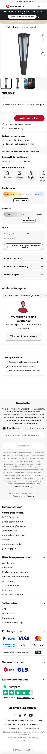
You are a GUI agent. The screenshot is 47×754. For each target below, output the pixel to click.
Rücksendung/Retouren (14, 526)
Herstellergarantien (12, 544)
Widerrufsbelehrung (12, 622)
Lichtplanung (8, 581)
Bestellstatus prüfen (12, 521)
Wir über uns (8, 563)
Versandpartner (13, 662)
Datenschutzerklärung (23, 486)
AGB (4, 609)
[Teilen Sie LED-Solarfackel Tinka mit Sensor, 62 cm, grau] (43, 40)
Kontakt (6, 539)
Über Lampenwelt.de (16, 557)
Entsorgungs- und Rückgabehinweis (24, 728)
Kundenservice (12, 507)
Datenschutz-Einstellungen (16, 720)
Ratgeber (19, 594)
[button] (6, 83)
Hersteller (30, 496)
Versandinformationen (13, 535)
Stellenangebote (20, 576)
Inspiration (7, 594)
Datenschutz (8, 613)
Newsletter (7, 567)
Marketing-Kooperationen (15, 572)
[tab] (23, 528)
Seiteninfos (9, 603)
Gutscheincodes (10, 585)
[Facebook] (16, 715)
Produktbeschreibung (16, 266)
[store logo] (17, 6)
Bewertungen (11, 274)
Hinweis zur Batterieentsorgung (30, 724)
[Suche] (39, 6)
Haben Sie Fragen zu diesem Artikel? (25, 246)
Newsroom (7, 590)
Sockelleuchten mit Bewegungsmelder (22, 295)
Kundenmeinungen (15, 679)
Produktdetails (12, 258)
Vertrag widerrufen (13, 512)
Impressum (8, 618)
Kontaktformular (36, 481)
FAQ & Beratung (10, 517)
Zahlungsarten (9, 530)
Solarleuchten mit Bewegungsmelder (22, 27)
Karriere (6, 576)
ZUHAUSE (22, 17)
